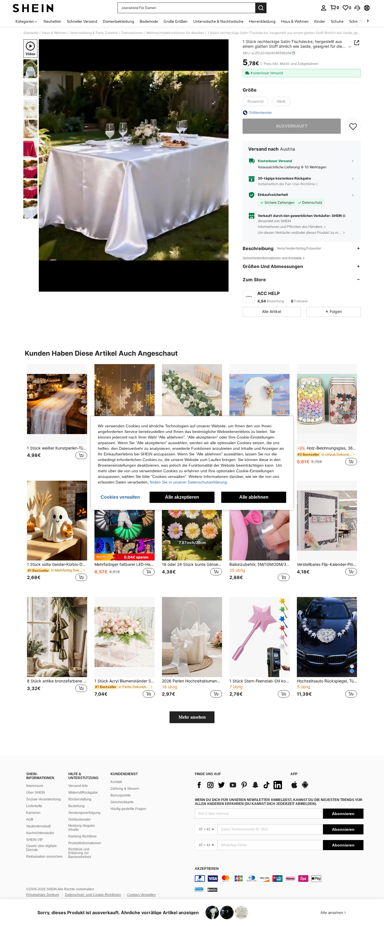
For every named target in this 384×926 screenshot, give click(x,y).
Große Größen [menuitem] (176, 21)
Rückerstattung (79, 799)
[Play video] (134, 165)
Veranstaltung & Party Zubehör (94, 33)
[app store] (294, 787)
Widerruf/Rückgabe (83, 793)
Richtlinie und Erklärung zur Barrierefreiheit (79, 853)
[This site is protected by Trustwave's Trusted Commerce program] (199, 889)
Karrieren (33, 813)
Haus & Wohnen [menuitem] (295, 21)
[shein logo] (33, 8)
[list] (240, 785)
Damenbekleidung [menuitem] (118, 21)
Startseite (31, 33)
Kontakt (116, 782)
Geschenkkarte (122, 802)
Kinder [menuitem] (319, 21)
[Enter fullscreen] (222, 287)
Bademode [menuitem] (149, 21)
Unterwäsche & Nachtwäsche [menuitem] (218, 21)
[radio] (255, 101)
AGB (29, 819)
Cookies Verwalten (141, 895)
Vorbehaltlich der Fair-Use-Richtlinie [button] (286, 184)
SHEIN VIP (34, 840)
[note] (124, 556)
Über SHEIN (35, 793)
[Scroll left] (361, 21)
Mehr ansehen (192, 717)
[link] (334, 7)
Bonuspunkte (120, 795)
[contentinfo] (279, 878)
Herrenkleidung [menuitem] (262, 21)
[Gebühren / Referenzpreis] (261, 64)
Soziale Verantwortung (43, 799)
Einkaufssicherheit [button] (273, 195)
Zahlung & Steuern (124, 789)
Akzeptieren (207, 869)
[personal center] (323, 7)
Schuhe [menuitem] (337, 21)
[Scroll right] (368, 21)
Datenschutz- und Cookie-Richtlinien (93, 895)
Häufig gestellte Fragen (128, 809)
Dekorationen (132, 33)
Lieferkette (34, 806)
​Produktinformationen (84, 843)
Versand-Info (78, 786)
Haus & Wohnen (54, 33)
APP (293, 774)
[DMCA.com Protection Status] (212, 889)
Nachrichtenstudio (40, 833)
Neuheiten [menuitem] (52, 21)
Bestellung (76, 806)
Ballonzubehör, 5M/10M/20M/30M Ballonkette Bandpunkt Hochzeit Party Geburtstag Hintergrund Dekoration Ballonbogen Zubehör (259, 564)
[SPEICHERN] (353, 126)
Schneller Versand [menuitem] (82, 21)
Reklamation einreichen (44, 857)
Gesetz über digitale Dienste (41, 848)
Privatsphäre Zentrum (42, 895)
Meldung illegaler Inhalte (81, 828)
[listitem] (57, 418)
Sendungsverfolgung (84, 813)
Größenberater (79, 819)
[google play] (305, 787)
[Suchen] (260, 8)
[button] (357, 7)
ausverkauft (292, 126)
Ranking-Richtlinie (82, 836)
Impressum (34, 786)
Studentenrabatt (38, 826)
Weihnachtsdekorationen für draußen (175, 33)
